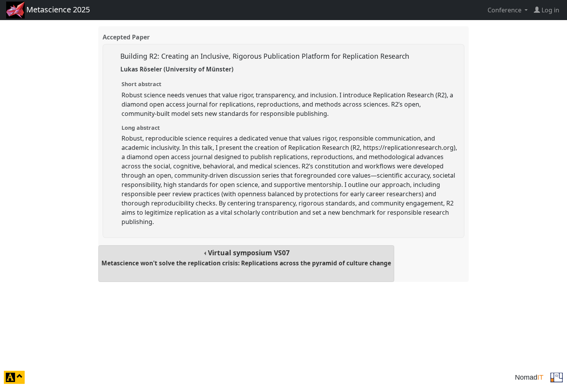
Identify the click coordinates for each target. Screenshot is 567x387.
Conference (505, 10)
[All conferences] (556, 376)
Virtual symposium (246, 257)
